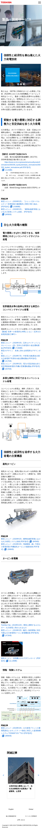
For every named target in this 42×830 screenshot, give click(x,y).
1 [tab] (18, 84)
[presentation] (21, 84)
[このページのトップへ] (38, 827)
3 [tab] (24, 84)
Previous (3, 75)
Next (38, 75)
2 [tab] (21, 84)
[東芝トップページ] (7, 2)
